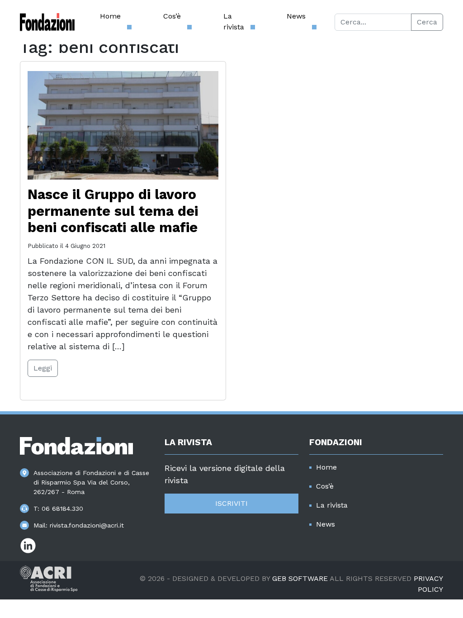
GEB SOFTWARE (300, 578)
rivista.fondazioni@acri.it (87, 525)
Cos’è (172, 16)
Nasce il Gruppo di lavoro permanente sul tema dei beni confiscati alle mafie (113, 210)
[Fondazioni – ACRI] (47, 22)
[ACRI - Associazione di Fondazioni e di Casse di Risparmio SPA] (48, 578)
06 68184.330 (62, 508)
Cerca (427, 22)
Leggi (42, 368)
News (296, 16)
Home (110, 16)
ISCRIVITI (231, 503)
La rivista (233, 21)
